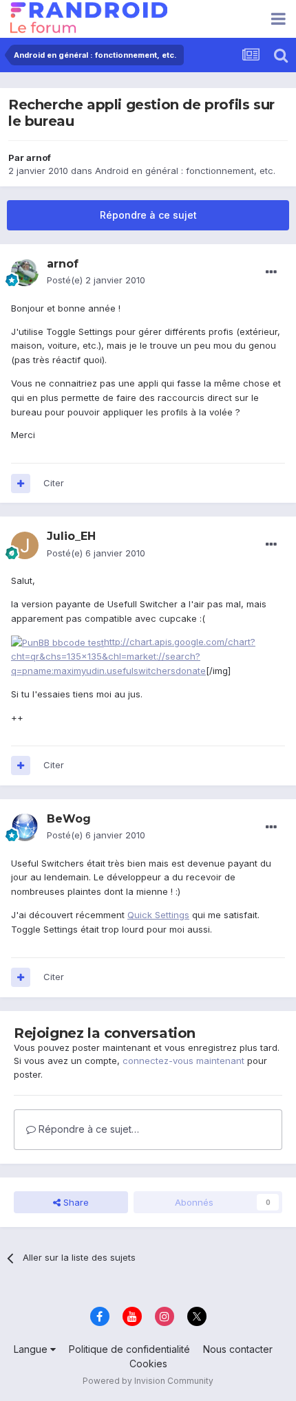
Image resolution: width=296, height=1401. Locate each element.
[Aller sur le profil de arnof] (25, 272)
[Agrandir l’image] (57, 641)
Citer (53, 482)
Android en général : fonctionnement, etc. (185, 170)
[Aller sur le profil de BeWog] (25, 827)
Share (75, 1202)
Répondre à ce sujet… (87, 1129)
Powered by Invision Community (148, 1381)
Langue (32, 1349)
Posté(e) (96, 279)
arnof (38, 157)
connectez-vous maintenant (183, 1060)
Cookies (148, 1363)
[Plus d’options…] (271, 272)
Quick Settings (158, 914)
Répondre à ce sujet (148, 215)
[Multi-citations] (20, 483)
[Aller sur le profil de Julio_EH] (25, 545)
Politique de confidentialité (129, 1349)
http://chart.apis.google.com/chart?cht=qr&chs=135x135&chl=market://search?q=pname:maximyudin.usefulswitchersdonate (133, 656)
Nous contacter (238, 1349)
